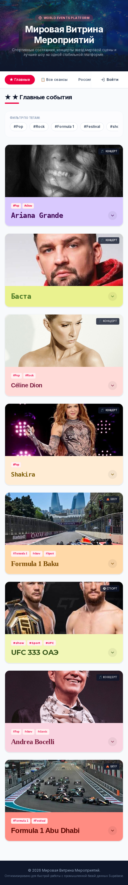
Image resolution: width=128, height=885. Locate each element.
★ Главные (20, 79)
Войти (112, 79)
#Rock (39, 126)
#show (116, 126)
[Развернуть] (112, 215)
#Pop (18, 126)
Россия (84, 79)
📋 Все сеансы (54, 79)
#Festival (92, 126)
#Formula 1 (64, 126)
